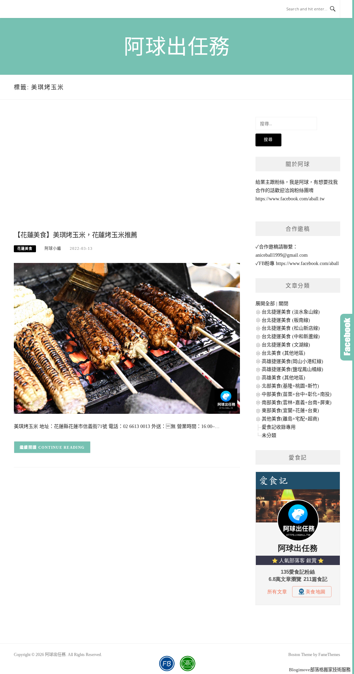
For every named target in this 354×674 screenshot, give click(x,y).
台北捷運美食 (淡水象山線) (291, 312)
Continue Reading (61, 447)
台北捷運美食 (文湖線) (286, 344)
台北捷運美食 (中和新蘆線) (291, 336)
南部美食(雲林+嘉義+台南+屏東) (297, 402)
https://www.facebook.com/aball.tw (290, 198)
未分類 (269, 435)
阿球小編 (53, 248)
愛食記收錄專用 (279, 427)
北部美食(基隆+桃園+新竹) (290, 386)
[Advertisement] (127, 172)
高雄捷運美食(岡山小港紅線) (292, 361)
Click (347, 337)
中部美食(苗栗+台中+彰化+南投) (297, 394)
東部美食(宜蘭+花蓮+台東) (290, 410)
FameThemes (329, 654)
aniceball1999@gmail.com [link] (281, 255)
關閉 (283, 303)
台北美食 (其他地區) (283, 353)
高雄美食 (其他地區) (283, 377)
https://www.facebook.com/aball (307, 263)
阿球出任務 (177, 47)
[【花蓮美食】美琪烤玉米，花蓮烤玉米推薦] (127, 337)
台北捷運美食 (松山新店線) (291, 328)
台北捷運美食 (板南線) (286, 320)
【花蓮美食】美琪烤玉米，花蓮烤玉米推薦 (75, 235)
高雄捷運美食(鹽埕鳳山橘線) (292, 369)
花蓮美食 (24, 249)
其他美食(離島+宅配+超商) (290, 418)
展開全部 (265, 303)
